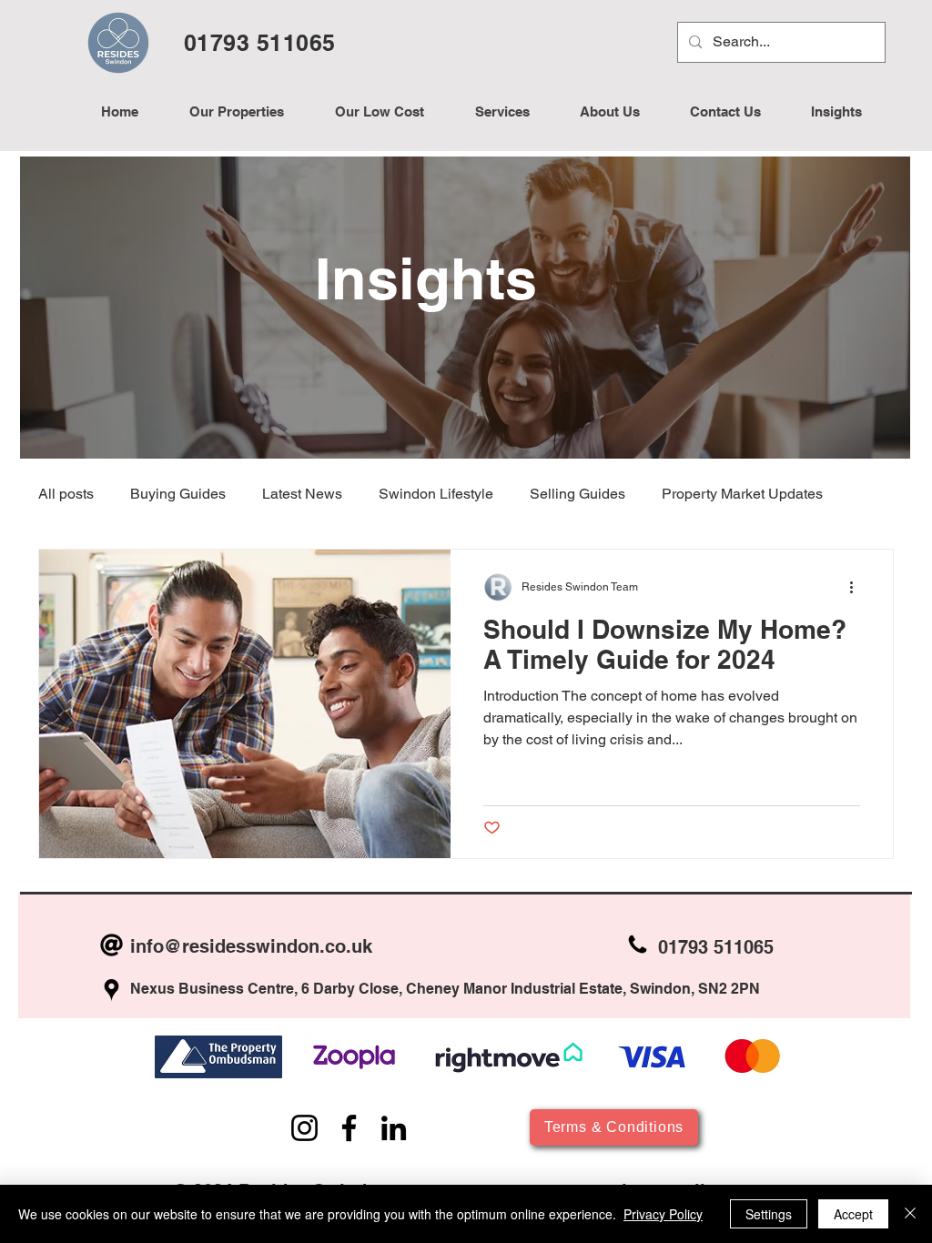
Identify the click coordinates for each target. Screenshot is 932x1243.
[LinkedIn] (393, 1128)
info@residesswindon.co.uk (251, 946)
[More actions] (857, 587)
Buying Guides (178, 493)
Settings (768, 1214)
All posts (66, 493)
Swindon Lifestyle (436, 493)
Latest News (302, 493)
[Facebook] (349, 1128)
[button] (501, 112)
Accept (853, 1214)
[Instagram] (304, 1128)
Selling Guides (577, 493)
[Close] (910, 1213)
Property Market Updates (742, 493)
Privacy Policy (663, 1214)
